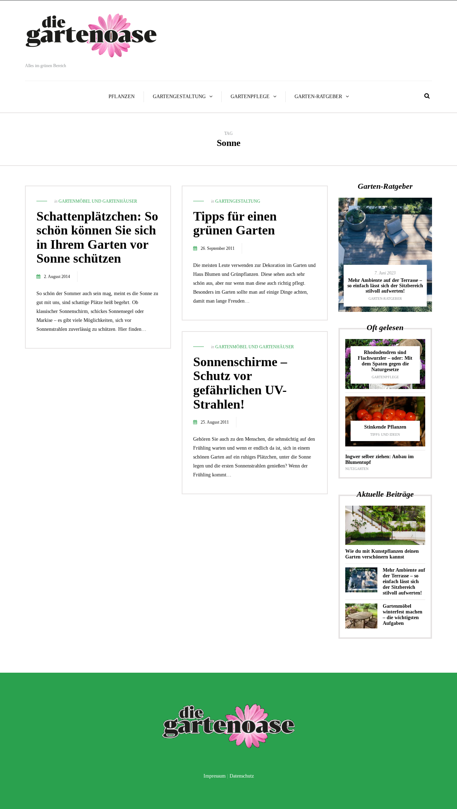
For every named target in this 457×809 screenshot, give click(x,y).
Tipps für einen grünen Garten (235, 223)
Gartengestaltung (179, 96)
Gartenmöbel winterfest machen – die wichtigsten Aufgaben (402, 614)
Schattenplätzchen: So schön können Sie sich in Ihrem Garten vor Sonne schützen (97, 237)
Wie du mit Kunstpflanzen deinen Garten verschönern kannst (382, 554)
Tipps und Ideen (385, 434)
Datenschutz (242, 776)
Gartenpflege (250, 96)
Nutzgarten (356, 469)
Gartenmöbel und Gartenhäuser (98, 201)
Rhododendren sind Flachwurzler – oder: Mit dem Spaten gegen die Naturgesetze (385, 361)
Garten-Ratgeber (318, 96)
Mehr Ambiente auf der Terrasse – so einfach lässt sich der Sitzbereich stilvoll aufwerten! (385, 286)
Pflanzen (122, 96)
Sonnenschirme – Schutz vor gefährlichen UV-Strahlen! (240, 383)
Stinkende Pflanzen (385, 427)
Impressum (215, 776)
